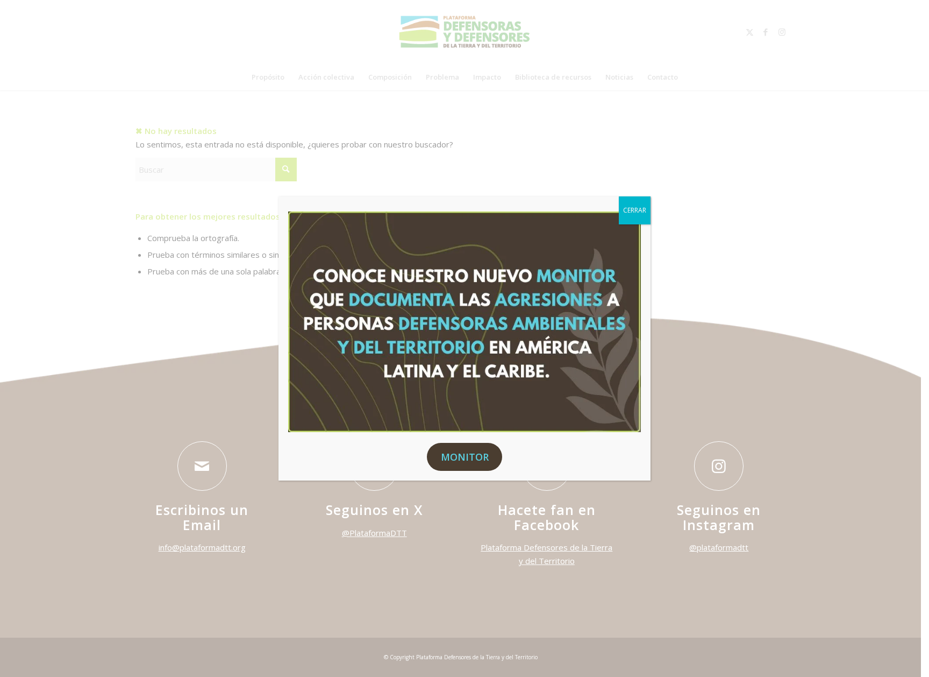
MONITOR (465, 456)
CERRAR (634, 210)
